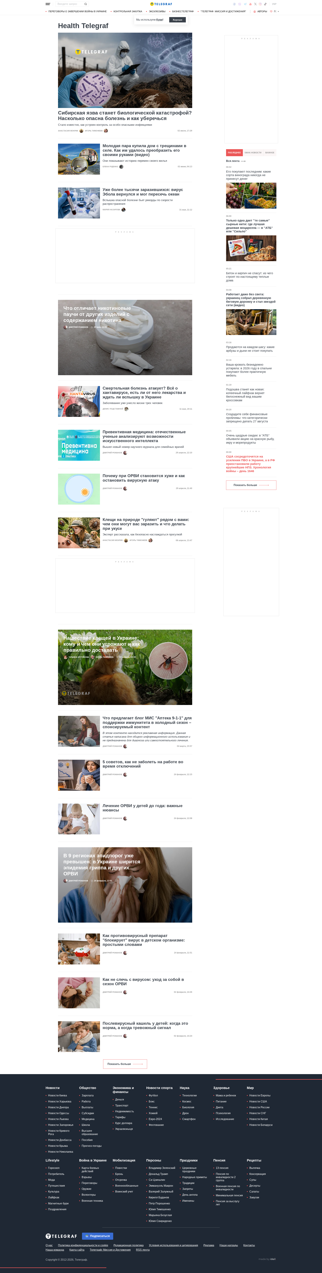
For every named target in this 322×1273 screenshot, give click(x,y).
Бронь (119, 1174)
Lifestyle (52, 1160)
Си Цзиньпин (157, 1179)
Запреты (187, 1188)
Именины (188, 1200)
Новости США (258, 1101)
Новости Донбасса (59, 1140)
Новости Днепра (58, 1107)
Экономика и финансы (123, 1090)
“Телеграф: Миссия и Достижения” (223, 11)
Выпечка (254, 1168)
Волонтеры (89, 1194)
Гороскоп (54, 1168)
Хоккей (153, 1113)
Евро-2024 (155, 1119)
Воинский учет (124, 1191)
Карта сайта (76, 1249)
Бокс (152, 1101)
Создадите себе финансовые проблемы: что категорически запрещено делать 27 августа (247, 418)
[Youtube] (250, 4)
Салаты (254, 1191)
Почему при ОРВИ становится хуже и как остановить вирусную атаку (144, 478)
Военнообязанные (126, 1185)
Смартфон (189, 1119)
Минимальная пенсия (229, 1195)
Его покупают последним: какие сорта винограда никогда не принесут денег (248, 175)
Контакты (249, 1245)
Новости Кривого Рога (58, 1132)
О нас (49, 1245)
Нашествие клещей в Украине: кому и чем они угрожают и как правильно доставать (101, 644)
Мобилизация (124, 1160)
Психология (223, 1113)
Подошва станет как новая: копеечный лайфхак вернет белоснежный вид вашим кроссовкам (245, 395)
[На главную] (161, 4)
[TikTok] (265, 4)
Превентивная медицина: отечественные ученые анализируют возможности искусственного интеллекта (144, 436)
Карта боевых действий (90, 1170)
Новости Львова (58, 1119)
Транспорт (121, 1105)
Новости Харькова (59, 1101)
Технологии (189, 1095)
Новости (53, 1088)
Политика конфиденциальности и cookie (83, 1245)
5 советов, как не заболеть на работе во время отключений (143, 764)
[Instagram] (260, 4)
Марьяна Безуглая (160, 1215)
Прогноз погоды (92, 1145)
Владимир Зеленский (162, 1168)
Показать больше (119, 1064)
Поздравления (57, 1209)
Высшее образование (90, 1132)
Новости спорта (159, 1088)
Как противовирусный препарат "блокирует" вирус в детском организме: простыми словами (144, 940)
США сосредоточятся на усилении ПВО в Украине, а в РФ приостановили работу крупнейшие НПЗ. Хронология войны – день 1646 (250, 464)
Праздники (189, 1160)
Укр (274, 4)
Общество (87, 1088)
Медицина (88, 1119)
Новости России (259, 1107)
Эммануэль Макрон (161, 1185)
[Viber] (240, 4)
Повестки (121, 1168)
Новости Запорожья (60, 1125)
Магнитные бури (58, 1203)
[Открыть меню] (48, 4)
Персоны (153, 1160)
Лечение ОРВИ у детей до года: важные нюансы (142, 808)
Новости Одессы (58, 1113)
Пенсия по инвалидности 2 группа (226, 1177)
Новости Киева (57, 1095)
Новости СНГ (257, 1113)
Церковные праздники (189, 1170)
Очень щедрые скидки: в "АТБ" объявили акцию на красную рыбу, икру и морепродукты (250, 439)
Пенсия (219, 1160)
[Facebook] (234, 4)
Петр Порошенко (159, 1203)
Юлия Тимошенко (160, 1209)
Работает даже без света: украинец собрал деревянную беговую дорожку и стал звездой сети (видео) (251, 300)
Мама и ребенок (226, 1095)
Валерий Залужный (161, 1191)
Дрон (185, 1113)
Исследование (225, 1119)
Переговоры (89, 1183)
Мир (250, 1088)
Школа (86, 1125)
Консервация (257, 1174)
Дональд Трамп (158, 1174)
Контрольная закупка (128, 11)
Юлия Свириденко (160, 1221)
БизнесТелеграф (183, 11)
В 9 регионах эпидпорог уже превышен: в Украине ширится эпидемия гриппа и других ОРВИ (101, 864)
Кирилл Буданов (159, 1197)
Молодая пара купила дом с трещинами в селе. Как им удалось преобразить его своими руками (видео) (144, 150)
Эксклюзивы (157, 11)
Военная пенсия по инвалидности (228, 1188)
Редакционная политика (129, 1245)
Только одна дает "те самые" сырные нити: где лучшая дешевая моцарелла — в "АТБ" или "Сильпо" (249, 226)
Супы (252, 1179)
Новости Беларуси (261, 1125)
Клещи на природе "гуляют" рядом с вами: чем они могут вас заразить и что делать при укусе (146, 524)
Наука (184, 1088)
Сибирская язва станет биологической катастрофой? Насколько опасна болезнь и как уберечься (125, 115)
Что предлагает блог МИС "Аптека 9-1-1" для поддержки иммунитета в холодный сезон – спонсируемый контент (147, 722)
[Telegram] (245, 4)
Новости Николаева (60, 1151)
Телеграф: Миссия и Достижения (110, 1249)
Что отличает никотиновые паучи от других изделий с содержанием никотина (97, 314)
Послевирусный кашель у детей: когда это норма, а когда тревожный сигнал (145, 1025)
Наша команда (55, 1249)
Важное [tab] (269, 153)
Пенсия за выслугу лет (227, 1203)
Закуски (254, 1197)
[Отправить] (85, 4)
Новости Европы (260, 1095)
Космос (186, 1101)
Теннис (153, 1107)
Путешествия (56, 1185)
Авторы (262, 11)
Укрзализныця (124, 1129)
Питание (221, 1101)
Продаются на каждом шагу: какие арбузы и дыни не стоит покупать (250, 348)
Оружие (86, 1188)
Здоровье (221, 1088)
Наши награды (229, 1245)
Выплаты (87, 1107)
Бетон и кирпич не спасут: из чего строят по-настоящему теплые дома (249, 277)
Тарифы (120, 1117)
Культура (53, 1191)
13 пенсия (222, 1168)
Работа (86, 1101)
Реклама (208, 1245)
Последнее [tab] (234, 153)
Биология (188, 1107)
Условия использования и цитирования (173, 1245)
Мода (51, 1179)
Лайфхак (53, 1197)
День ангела (190, 1194)
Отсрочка (121, 1179)
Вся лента (232, 161)
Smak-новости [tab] (253, 153)
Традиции (188, 1183)
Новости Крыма (58, 1145)
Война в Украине (93, 1160)
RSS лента (143, 1249)
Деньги (119, 1099)
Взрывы (87, 1177)
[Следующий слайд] (278, 11)
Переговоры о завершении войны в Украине (77, 11)
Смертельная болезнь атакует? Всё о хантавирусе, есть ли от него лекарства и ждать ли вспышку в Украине (144, 392)
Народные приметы (194, 1177)
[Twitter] (255, 4)
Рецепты (254, 1160)
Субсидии (88, 1113)
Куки (159, 19)
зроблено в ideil (267, 1259)
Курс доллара (123, 1123)
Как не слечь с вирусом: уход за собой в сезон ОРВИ (143, 981)
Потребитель (56, 1174)
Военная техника (92, 1200)
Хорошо (177, 19)
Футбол (153, 1095)
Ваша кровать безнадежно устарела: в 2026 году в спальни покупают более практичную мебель (249, 370)
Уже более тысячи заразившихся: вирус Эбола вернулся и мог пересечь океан (143, 192)
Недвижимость (124, 1111)
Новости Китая (258, 1119)
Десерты (254, 1185)
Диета (219, 1107)
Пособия (87, 1140)
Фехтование (156, 1125)
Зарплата (88, 1095)
